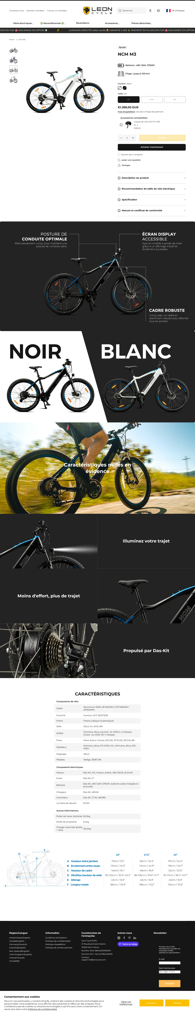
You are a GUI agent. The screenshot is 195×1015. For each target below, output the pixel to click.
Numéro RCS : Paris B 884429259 (96, 954)
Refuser (177, 1003)
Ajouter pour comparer (132, 154)
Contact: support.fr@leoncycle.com (93, 958)
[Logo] (97, 10)
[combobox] (131, 10)
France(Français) (17, 958)
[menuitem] (23, 23)
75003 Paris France (90, 947)
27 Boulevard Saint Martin (93, 944)
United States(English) (19, 938)
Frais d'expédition (126, 112)
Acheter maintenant (152, 147)
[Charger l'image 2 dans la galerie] (13, 60)
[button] (158, 10)
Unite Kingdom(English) (20, 954)
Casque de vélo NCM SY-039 (147, 121)
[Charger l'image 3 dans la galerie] (13, 69)
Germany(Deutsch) (18, 944)
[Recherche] (119, 10)
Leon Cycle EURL (89, 940)
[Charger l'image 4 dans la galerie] (13, 79)
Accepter (151, 1003)
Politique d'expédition (55, 944)
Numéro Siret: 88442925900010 (96, 950)
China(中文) (14, 961)
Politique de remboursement (58, 947)
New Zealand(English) (19, 951)
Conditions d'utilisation (56, 938)
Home (11, 40)
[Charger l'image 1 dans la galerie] (13, 50)
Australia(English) (17, 947)
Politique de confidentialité (42, 1009)
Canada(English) (16, 941)
